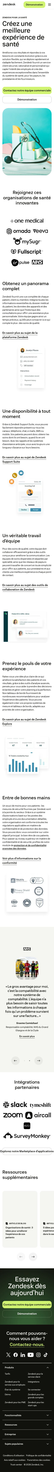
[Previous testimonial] (15, 1060)
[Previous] (21, 1257)
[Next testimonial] (38, 1060)
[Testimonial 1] (24, 1060)
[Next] (33, 1257)
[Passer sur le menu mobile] (49, 4)
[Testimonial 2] (29, 1060)
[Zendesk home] (9, 4)
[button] (24, 1367)
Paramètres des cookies (38, 1460)
